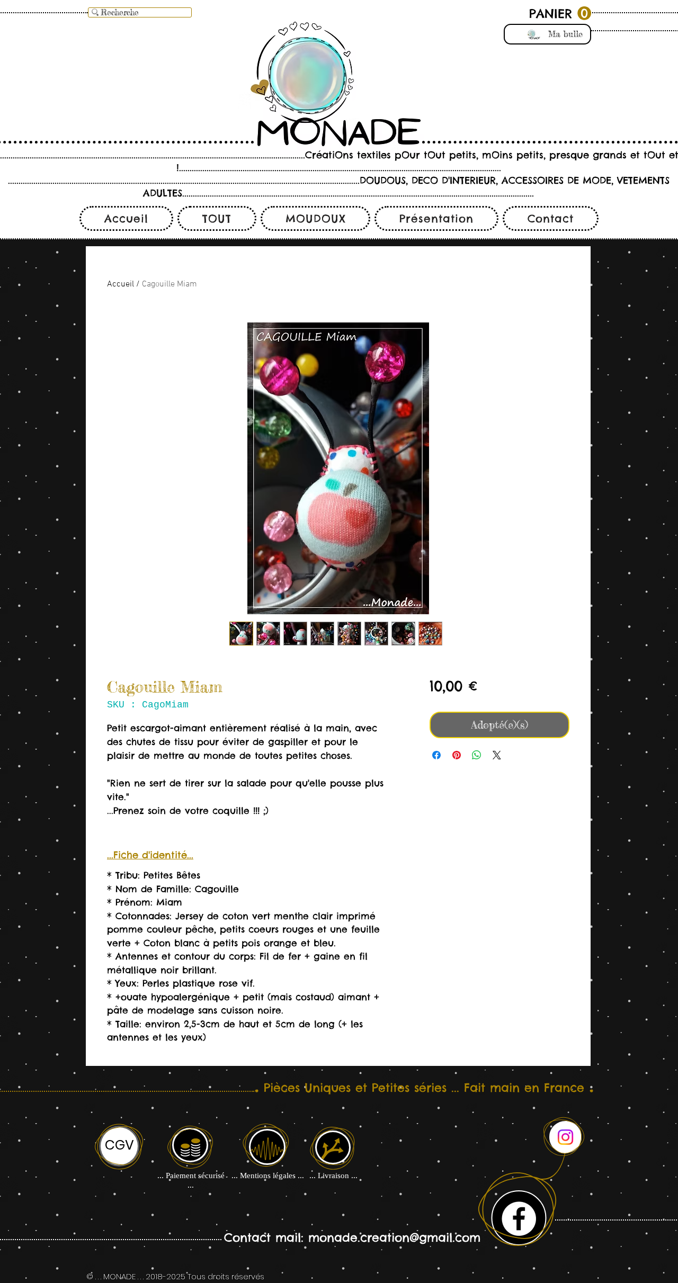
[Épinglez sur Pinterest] (456, 755)
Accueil (120, 284)
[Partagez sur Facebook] (436, 755)
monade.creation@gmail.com (394, 1237)
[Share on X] (496, 755)
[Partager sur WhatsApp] (476, 755)
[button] (560, 13)
